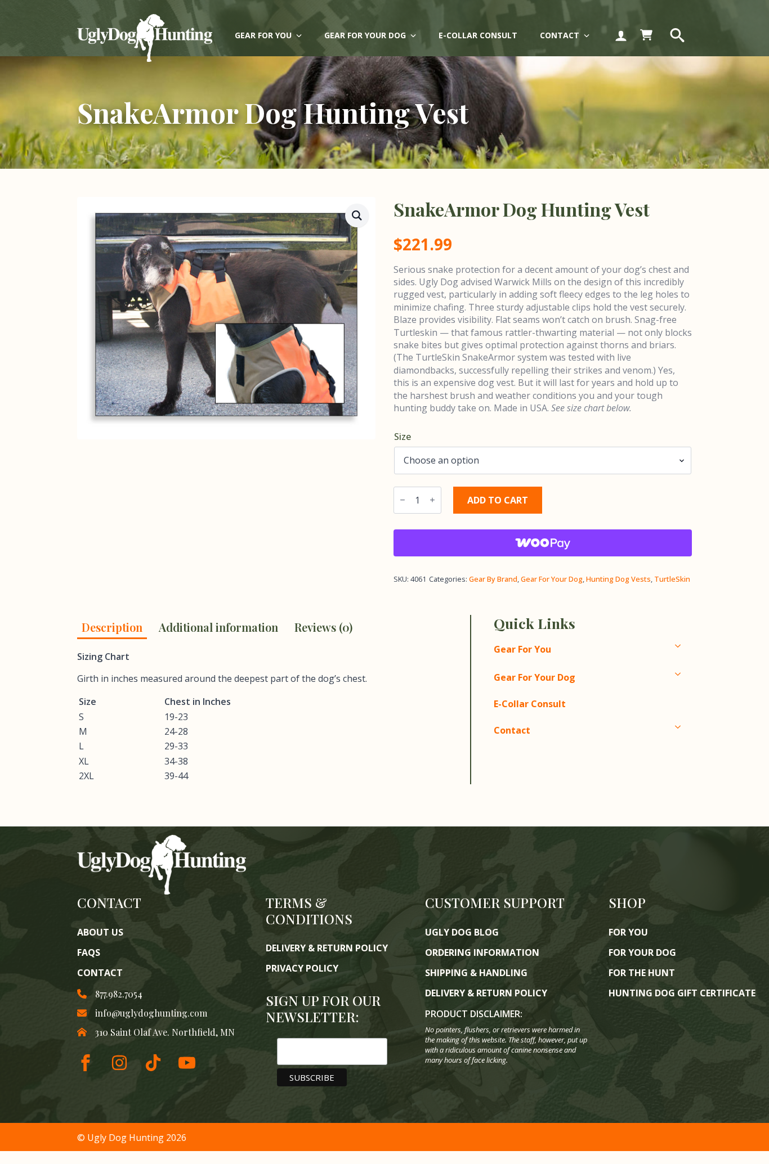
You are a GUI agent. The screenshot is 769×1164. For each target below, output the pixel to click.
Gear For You (263, 35)
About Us (100, 932)
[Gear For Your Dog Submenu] (416, 35)
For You (628, 932)
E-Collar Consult (478, 35)
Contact (559, 35)
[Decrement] (402, 500)
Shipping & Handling (476, 973)
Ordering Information (482, 952)
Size (402, 436)
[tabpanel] (263, 717)
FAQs (88, 952)
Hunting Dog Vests (618, 579)
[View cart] (646, 35)
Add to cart (497, 500)
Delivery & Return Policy (327, 948)
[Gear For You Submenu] (302, 35)
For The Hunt (642, 973)
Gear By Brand (493, 579)
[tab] (112, 627)
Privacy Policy (302, 968)
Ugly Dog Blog (462, 932)
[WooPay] (543, 542)
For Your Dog (642, 952)
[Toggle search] (677, 35)
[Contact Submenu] (590, 35)
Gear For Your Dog (365, 35)
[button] (357, 215)
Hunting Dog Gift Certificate (682, 993)
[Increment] (432, 500)
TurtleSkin (672, 579)
